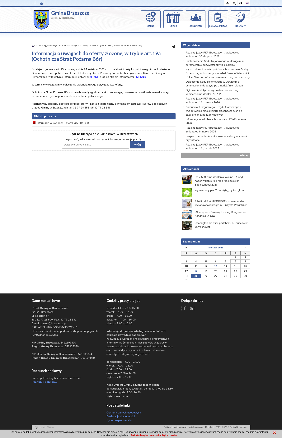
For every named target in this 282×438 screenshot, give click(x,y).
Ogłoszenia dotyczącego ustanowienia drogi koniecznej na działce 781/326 (212, 92)
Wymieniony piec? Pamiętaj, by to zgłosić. (220, 190)
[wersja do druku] (174, 46)
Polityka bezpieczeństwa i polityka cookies (184, 427)
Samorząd (196, 26)
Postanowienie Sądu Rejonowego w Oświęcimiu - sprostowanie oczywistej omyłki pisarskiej (215, 62)
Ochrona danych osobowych (123, 412)
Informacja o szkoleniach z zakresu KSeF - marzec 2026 (216, 121)
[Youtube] (41, 3)
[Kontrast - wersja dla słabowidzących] (240, 3)
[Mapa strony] (227, 3)
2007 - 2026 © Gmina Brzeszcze (231, 427)
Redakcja (209, 427)
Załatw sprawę (218, 26)
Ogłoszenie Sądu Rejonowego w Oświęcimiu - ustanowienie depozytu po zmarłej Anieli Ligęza (214, 83)
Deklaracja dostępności (120, 416)
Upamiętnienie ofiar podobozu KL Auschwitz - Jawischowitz (222, 224)
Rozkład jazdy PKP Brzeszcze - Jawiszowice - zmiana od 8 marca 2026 (213, 129)
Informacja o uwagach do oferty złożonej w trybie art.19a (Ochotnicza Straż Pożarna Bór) (100, 45)
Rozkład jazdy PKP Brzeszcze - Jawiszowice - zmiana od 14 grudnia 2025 (213, 146)
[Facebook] (35, 3)
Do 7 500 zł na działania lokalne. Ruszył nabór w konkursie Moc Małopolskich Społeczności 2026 (219, 180)
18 (196, 271)
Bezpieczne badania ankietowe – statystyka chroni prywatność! (216, 138)
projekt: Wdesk (47, 427)
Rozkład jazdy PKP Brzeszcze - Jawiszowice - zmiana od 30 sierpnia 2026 (213, 54)
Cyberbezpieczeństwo (119, 420)
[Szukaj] (234, 3)
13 (215, 266)
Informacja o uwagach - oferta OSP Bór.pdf (63, 122)
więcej (244, 155)
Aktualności (191, 168)
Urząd (173, 26)
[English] (247, 3)
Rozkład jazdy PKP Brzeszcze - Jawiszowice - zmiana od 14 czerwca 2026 (213, 100)
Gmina (150, 26)
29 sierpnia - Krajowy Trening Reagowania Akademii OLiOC (220, 213)
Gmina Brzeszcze (70, 13)
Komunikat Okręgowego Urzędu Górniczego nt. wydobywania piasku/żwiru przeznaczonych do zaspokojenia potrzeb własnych (214, 110)
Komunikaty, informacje (46, 45)
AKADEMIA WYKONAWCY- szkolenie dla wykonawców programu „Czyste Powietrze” (221, 203)
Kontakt (240, 26)
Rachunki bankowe (44, 381)
